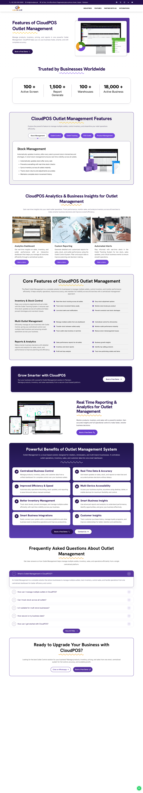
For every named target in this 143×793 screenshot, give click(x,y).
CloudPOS (26, 40)
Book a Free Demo (21, 52)
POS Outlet (87, 136)
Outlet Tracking (72, 136)
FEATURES (97, 8)
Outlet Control (56, 136)
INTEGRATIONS (124, 8)
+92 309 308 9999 (17, 2)
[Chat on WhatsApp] (139, 788)
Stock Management (38, 136)
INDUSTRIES (88, 8)
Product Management (105, 136)
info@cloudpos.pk (32, 2)
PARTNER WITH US (110, 8)
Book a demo (22, 262)
